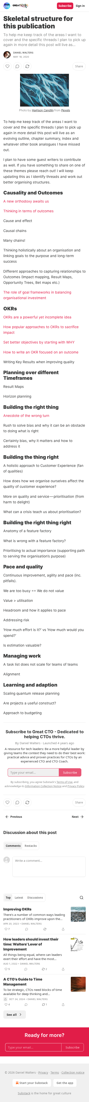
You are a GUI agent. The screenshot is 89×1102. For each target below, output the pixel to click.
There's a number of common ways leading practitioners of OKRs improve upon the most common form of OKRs (34, 917)
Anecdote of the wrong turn (26, 416)
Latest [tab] (19, 897)
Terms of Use (64, 782)
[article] (44, 919)
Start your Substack (33, 1083)
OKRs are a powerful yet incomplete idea (37, 317)
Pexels (65, 110)
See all (12, 1014)
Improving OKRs (17, 909)
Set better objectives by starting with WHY (39, 342)
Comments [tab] (13, 846)
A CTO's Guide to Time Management (22, 981)
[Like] (7, 66)
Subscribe (65, 6)
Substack (24, 1093)
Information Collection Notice (43, 786)
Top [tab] (8, 897)
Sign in (80, 6)
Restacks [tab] (31, 846)
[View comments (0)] (17, 66)
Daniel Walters (23, 52)
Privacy (43, 1072)
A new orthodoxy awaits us (26, 201)
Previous (16, 817)
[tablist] (21, 846)
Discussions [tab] (35, 897)
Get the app (65, 1083)
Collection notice (72, 1072)
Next (75, 817)
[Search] (81, 897)
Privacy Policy (75, 786)
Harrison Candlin (43, 110)
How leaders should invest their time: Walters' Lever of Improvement (30, 944)
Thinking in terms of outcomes (28, 211)
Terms (55, 1072)
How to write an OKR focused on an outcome (40, 352)
